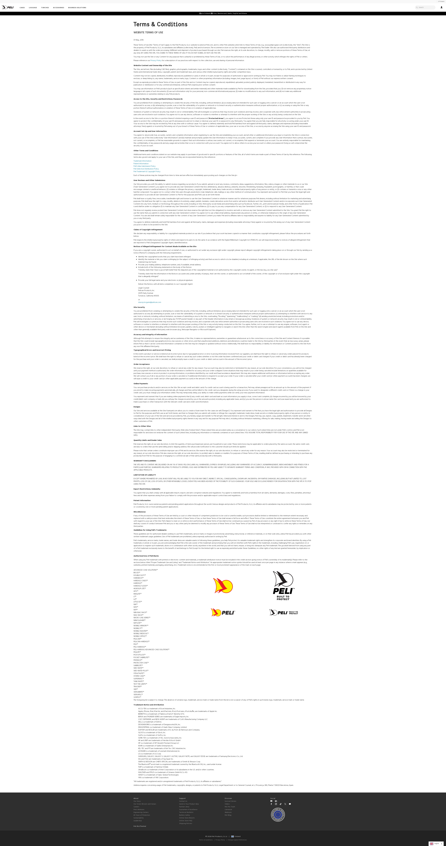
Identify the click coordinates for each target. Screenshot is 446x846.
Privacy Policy (156, 60)
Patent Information (141, 163)
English (437, 843)
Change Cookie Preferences (237, 840)
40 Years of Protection (142, 815)
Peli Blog (228, 815)
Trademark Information (142, 161)
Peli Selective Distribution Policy (146, 168)
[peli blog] (290, 804)
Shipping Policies (185, 823)
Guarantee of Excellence (188, 809)
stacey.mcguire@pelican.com (149, 302)
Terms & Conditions (206, 840)
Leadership (138, 821)
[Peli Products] (271, 804)
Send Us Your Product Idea (189, 804)
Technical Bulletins (186, 812)
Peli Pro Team (230, 807)
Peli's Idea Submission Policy (145, 166)
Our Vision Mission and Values (145, 804)
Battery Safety (184, 815)
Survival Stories (230, 801)
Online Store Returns (187, 818)
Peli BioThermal (140, 826)
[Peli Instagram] (276, 804)
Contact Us (183, 801)
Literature (228, 809)
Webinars (228, 812)
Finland (237, 836)
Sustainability (139, 818)
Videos (227, 804)
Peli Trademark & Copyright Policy (147, 171)
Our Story (137, 801)
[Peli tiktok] (281, 804)
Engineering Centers (141, 812)
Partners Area (184, 807)
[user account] (442, 7)
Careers (136, 807)
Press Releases (139, 809)
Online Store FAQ (185, 821)
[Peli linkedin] (276, 801)
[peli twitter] (285, 804)
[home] (8, 7)
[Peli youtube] (271, 801)
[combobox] (436, 843)
